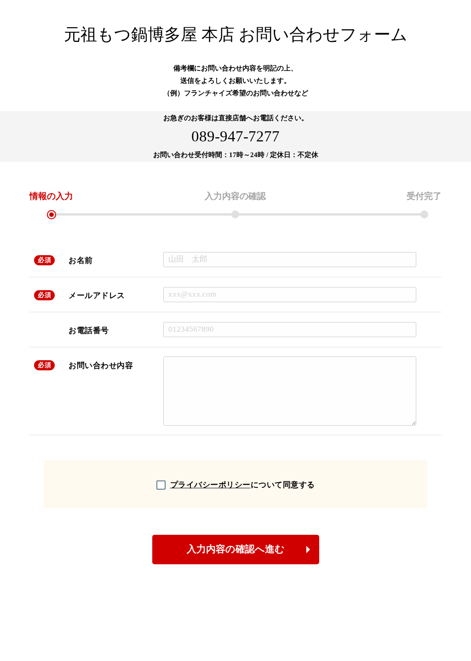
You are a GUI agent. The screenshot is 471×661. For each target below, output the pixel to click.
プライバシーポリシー (210, 484)
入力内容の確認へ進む (236, 549)
